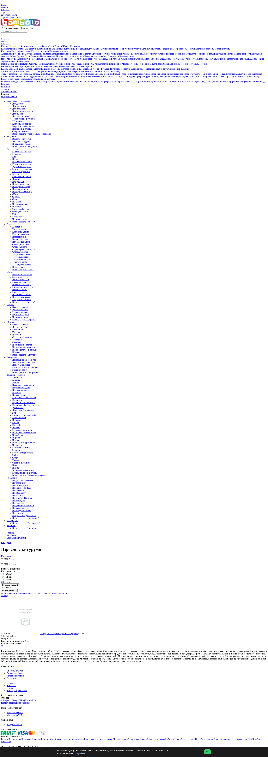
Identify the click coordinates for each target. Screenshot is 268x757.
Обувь (13, 56)
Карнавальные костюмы (12, 49)
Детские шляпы (33, 69)
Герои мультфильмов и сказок (198, 74)
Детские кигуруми (40, 51)
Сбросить (5, 582)
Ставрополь (225, 739)
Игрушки (32, 76)
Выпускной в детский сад (252, 81)
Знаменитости (21, 76)
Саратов (209, 739)
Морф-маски (143, 64)
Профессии (161, 76)
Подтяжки (61, 56)
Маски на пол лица (90, 64)
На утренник (233, 81)
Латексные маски (53, 64)
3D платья (147, 49)
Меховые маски (129, 64)
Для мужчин (94, 49)
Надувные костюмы (204, 49)
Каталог (5, 46)
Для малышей (58, 49)
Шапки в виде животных (143, 69)
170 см (8, 579)
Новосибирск (145, 739)
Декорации (75, 46)
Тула (245, 739)
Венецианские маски (18, 64)
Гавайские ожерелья (81, 54)
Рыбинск (169, 739)
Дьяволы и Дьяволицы (236, 74)
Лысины (181, 54)
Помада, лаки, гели (108, 59)
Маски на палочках (71, 64)
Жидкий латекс (24, 59)
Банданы (37, 54)
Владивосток (14, 739)
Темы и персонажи (10, 74)
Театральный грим (217, 59)
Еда (250, 74)
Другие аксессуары (101, 54)
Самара (184, 739)
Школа (4, 79)
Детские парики (34, 66)
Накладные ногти (242, 54)
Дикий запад (219, 74)
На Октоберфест (56, 81)
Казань (67, 739)
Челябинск (257, 739)
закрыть (5, 89)
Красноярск (100, 739)
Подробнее (80, 753)
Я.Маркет (5, 700)
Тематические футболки (129, 49)
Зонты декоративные (121, 54)
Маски (51, 46)
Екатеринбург (47, 739)
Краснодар (89, 739)
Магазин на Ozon (15, 712)
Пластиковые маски (159, 64)
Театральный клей (235, 59)
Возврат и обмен (15, 673)
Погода (129, 76)
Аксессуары (36, 46)
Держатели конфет (69, 71)
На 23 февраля (104, 81)
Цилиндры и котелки (120, 69)
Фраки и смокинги (246, 76)
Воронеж (36, 739)
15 (2, 646)
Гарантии (11, 678)
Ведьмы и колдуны (76, 74)
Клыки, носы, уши (59, 59)
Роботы (219, 76)
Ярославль (6, 741)
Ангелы (34, 74)
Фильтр (4, 595)
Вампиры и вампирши (56, 74)
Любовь (58, 76)
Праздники (6, 81)
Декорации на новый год (24, 71)
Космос (41, 76)
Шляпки (185, 69)
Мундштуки (191, 54)
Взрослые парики (17, 66)
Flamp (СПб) (18, 700)
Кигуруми (6, 51)
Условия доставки (15, 676)
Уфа (3, 12)
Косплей (50, 76)
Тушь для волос (252, 59)
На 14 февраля (90, 81)
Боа (43, 54)
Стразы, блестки (182, 59)
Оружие (20, 56)
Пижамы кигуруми (58, 51)
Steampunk (25, 74)
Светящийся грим (126, 59)
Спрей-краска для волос (162, 59)
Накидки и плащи (206, 54)
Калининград (77, 739)
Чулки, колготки (92, 56)
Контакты (11, 685)
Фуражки (105, 69)
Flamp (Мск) (31, 700)
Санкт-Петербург (197, 739)
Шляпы (66, 46)
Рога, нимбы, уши (75, 56)
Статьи (10, 688)
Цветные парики (84, 66)
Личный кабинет (9, 91)
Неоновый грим (90, 59)
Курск (109, 739)
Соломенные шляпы (79, 69)
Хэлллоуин (14, 46)
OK (207, 752)
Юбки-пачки (113, 56)
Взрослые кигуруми (21, 51)
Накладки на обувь (224, 54)
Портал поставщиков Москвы (15, 703)
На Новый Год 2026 (73, 81)
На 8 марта (117, 81)
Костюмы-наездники (162, 49)
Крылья (153, 54)
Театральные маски (197, 64)
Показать (10, 585)
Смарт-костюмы (222, 49)
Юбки (103, 56)
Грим (44, 46)
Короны (56, 69)
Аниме (41, 74)
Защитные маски (37, 64)
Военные (108, 74)
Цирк (258, 76)
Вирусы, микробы (94, 74)
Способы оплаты (15, 671)
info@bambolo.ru (13, 17)
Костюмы (25, 46)
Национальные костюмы (94, 76)
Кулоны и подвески (167, 54)
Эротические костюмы (19, 79)
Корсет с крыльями (140, 54)
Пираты (121, 76)
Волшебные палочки (61, 54)
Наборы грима (75, 59)
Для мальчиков (44, 49)
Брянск (4, 739)
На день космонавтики (179, 81)
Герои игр (155, 74)
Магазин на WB (14, 715)
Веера (48, 54)
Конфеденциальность (17, 690)
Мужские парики (67, 66)
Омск (155, 739)
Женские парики (50, 66)
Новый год (112, 76)
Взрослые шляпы (17, 69)
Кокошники (46, 69)
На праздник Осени (217, 81)
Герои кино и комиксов (172, 74)
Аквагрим (11, 59)
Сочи (216, 739)
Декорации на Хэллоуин (48, 71)
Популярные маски (178, 64)
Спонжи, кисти (142, 59)
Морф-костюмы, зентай (184, 49)
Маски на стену (113, 71)
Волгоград (26, 739)
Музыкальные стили (72, 76)
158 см (8, 574)
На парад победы (199, 81)
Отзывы (10, 683)
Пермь (162, 739)
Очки (27, 56)
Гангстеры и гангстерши (138, 74)
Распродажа (6, 84)
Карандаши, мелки (41, 59)
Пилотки (65, 69)
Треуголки (95, 69)
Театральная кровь (199, 59)
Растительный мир (177, 76)
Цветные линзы (126, 56)
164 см (8, 577)
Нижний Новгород (130, 739)
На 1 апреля (162, 81)
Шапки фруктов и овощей (167, 69)
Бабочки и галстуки (22, 54)
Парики (58, 46)
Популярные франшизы (144, 76)
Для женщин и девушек (76, 49)
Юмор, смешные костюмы (42, 79)
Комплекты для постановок (92, 71)
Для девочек (30, 49)
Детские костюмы (109, 49)
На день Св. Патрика (133, 81)
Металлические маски (110, 64)
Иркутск (59, 739)
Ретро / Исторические (204, 76)
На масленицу (40, 81)
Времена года (119, 74)
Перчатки (35, 56)
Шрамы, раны (22, 61)
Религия (190, 76)
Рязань (177, 739)
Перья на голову (48, 56)
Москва (116, 739)
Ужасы (233, 76)
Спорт (226, 76)
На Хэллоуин (149, 81)
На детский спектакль (22, 81)
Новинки (5, 86)
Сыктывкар (236, 739)
